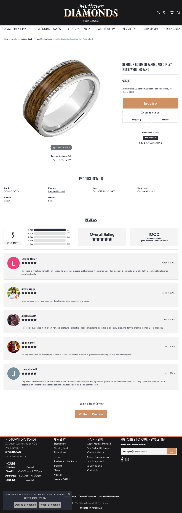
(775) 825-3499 (61, 160)
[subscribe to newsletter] (172, 451)
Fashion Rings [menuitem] (60, 452)
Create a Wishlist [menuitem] (61, 479)
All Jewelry (107, 29)
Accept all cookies (50, 504)
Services (129, 29)
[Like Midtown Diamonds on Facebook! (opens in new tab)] (122, 460)
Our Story (151, 29)
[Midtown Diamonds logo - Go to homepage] (91, 12)
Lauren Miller (29, 259)
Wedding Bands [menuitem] (61, 448)
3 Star (30, 237)
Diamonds (173, 29)
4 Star (30, 233)
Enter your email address (133, 444)
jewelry (14, 39)
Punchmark (97, 508)
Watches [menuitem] (57, 474)
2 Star (30, 240)
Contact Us (92, 470)
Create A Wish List (95, 452)
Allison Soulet (29, 316)
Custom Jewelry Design (98, 457)
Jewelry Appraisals (95, 461)
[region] (61, 98)
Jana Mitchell (29, 369)
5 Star (30, 230)
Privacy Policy (44, 494)
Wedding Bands (49, 29)
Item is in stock (150, 138)
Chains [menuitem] (57, 470)
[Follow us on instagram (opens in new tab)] (127, 460)
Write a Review (91, 414)
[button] (158, 12)
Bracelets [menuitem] (58, 465)
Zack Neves (28, 342)
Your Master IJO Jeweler (98, 448)
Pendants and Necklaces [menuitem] (65, 461)
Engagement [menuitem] (60, 443)
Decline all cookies (25, 504)
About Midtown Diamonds (99, 443)
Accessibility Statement (109, 496)
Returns (165, 119)
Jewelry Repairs (94, 465)
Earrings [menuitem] (57, 457)
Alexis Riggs (28, 289)
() (68, 230)
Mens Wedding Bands (44, 39)
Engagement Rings (16, 29)
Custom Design (79, 29)
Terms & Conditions (87, 496)
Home (6, 39)
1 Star (30, 244)
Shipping (136, 119)
